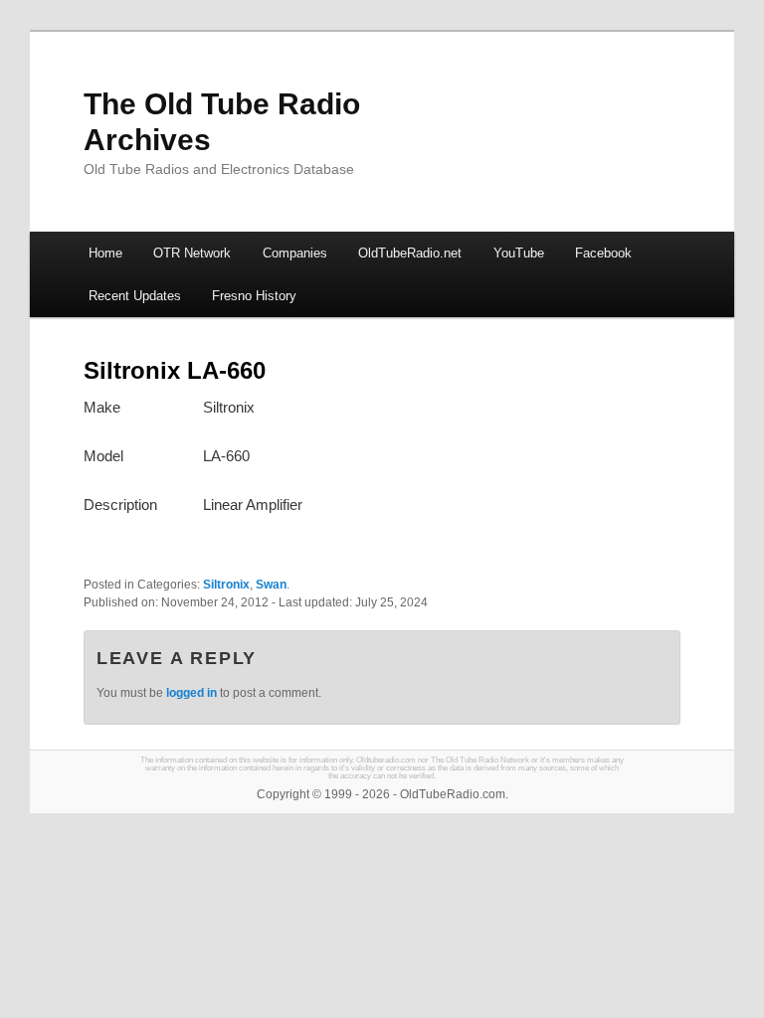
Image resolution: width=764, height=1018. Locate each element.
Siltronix (226, 585)
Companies (295, 253)
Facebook (603, 253)
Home (105, 253)
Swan (271, 585)
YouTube (518, 253)
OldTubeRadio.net (410, 253)
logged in (191, 693)
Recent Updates (135, 295)
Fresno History (254, 295)
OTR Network (192, 253)
